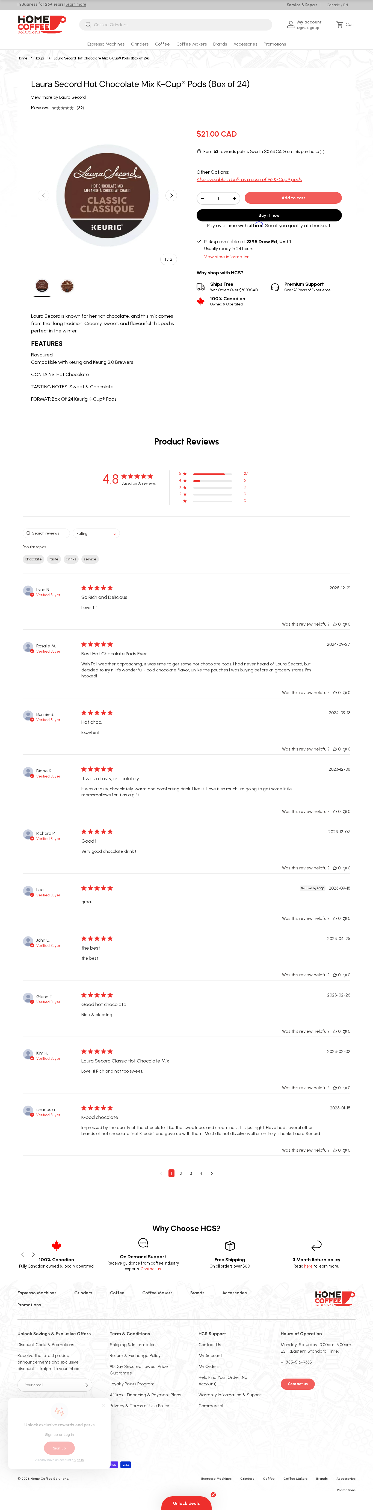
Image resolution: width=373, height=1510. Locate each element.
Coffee (162, 44)
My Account (210, 1355)
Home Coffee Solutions (49, 1479)
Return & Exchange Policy (135, 1355)
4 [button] (201, 1173)
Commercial (211, 1405)
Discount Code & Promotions (45, 1344)
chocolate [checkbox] (33, 559)
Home (22, 58)
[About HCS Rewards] (322, 152)
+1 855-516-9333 (296, 1362)
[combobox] (175, 25)
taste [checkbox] (53, 559)
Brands (220, 44)
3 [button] (191, 1173)
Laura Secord (72, 97)
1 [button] (171, 1173)
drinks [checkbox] (71, 559)
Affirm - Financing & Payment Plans (145, 1394)
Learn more (76, 4)
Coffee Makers (191, 44)
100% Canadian (227, 301)
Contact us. (151, 1268)
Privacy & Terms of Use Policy (139, 1405)
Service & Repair (302, 4)
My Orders (209, 1366)
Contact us (298, 1384)
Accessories (245, 44)
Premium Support (308, 286)
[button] (346, 25)
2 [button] (181, 1173)
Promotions (275, 44)
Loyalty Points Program (132, 1383)
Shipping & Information (133, 1344)
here (308, 1266)
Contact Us (210, 1344)
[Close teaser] (213, 1494)
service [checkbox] (90, 559)
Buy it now (269, 215)
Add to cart (293, 197)
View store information (227, 256)
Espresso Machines (106, 44)
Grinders (140, 44)
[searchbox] (46, 533)
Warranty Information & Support (231, 1394)
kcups (40, 58)
